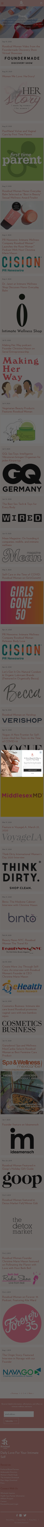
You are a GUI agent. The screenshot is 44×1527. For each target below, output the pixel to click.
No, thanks (32, 773)
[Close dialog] (41, 752)
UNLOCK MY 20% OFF (32, 770)
